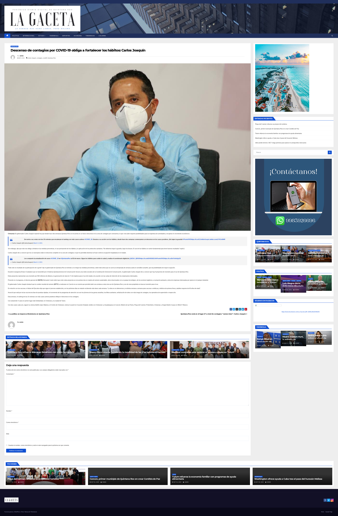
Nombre (9, 411)
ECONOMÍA (78, 36)
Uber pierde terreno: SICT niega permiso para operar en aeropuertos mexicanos (280, 143)
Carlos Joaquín (32, 58)
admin (22, 56)
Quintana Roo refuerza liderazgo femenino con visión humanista (41, 352)
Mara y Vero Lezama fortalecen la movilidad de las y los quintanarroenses (127, 352)
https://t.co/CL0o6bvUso (199, 239)
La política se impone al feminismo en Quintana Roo (29, 314)
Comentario (10, 374)
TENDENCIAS (90, 36)
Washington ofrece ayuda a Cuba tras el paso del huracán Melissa (276, 138)
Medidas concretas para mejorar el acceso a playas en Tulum (203, 352)
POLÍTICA (15, 36)
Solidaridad (11, 476)
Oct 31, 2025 (13, 482)
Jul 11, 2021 (315, 286)
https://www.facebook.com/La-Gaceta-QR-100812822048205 (301, 312)
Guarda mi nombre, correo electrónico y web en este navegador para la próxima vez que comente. (38, 445)
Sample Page (328, 511)
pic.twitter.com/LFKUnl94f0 (216, 239)
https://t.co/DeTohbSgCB (172, 258)
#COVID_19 (88, 239)
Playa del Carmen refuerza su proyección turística (271, 124)
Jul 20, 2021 (264, 288)
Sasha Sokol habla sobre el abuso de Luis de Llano (267, 338)
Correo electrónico (12, 422)
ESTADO (41, 36)
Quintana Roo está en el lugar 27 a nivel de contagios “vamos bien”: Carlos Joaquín (213, 314)
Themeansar (34, 511)
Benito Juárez (93, 476)
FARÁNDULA (54, 36)
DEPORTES (66, 36)
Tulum (181, 349)
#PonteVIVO (187, 239)
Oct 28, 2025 (268, 259)
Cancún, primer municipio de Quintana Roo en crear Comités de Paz (277, 129)
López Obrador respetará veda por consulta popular (268, 284)
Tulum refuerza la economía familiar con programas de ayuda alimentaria (278, 133)
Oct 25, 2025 (294, 259)
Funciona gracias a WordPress (12, 511)
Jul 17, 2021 (289, 287)
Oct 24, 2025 (319, 257)
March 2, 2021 (38, 262)
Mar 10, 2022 (314, 343)
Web (7, 434)
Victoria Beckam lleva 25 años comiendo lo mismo (319, 339)
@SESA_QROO (134, 258)
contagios (39, 58)
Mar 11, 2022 (263, 342)
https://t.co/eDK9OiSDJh (148, 258)
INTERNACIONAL (29, 36)
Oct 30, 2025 (260, 482)
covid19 (45, 58)
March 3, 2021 (38, 243)
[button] (332, 35)
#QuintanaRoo (66, 258)
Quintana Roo (14, 46)
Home (322, 511)
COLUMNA (102, 36)
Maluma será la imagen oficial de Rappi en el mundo (293, 342)
